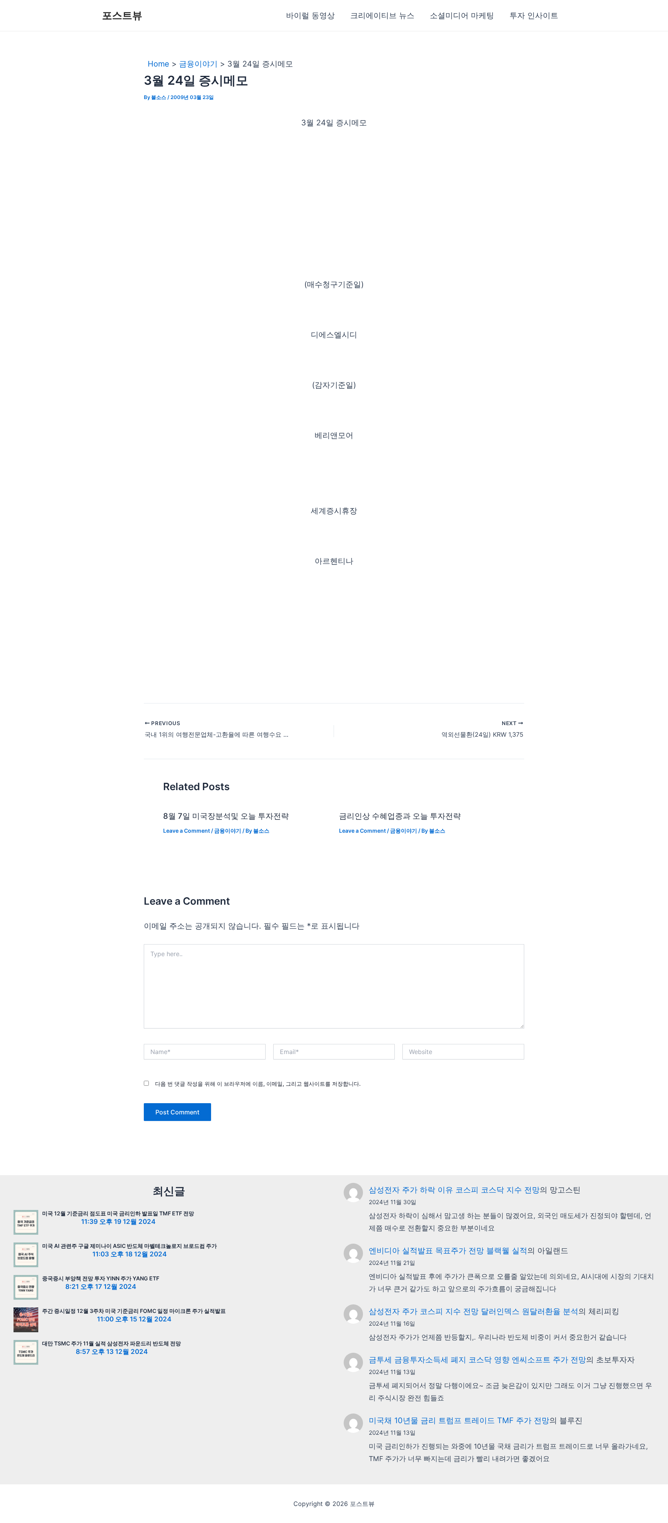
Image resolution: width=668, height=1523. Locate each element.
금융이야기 (227, 830)
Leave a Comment (186, 830)
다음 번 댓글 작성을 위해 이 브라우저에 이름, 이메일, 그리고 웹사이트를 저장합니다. (258, 1083)
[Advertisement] (334, 196)
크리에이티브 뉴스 (382, 15)
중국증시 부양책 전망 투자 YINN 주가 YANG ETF (100, 1278)
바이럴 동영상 (310, 15)
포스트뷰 (122, 15)
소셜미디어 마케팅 (462, 15)
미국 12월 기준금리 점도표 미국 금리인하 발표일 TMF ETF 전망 (118, 1213)
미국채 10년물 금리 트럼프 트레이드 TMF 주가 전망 (459, 1420)
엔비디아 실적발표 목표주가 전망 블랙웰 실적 (448, 1250)
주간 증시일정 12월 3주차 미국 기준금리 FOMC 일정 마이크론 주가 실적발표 (134, 1310)
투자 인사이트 (534, 15)
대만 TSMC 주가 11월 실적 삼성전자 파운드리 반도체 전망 (111, 1343)
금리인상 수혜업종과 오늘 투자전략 (400, 816)
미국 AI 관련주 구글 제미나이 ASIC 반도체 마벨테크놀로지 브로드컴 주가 (129, 1245)
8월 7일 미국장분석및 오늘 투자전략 (226, 816)
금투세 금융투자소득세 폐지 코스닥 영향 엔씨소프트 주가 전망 (477, 1359)
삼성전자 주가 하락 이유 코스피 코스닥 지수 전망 (454, 1189)
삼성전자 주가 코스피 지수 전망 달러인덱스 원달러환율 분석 (473, 1311)
